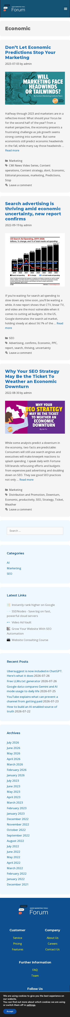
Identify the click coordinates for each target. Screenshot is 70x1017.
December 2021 (18, 884)
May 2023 (13, 792)
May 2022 (13, 857)
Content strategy (31, 170)
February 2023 (17, 808)
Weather (10, 504)
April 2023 (13, 797)
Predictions (52, 175)
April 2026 (13, 759)
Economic (58, 170)
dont (47, 170)
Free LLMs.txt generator (23, 681)
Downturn (52, 495)
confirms (30, 343)
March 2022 (15, 868)
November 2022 (18, 824)
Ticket (59, 499)
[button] (65, 8)
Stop (8, 180)
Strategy (48, 499)
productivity (26, 499)
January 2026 (16, 775)
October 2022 (16, 830)
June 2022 (13, 852)
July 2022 (13, 846)
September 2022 (18, 835)
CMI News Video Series (23, 165)
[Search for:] (35, 530)
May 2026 (13, 753)
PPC (54, 343)
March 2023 (15, 802)
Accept (10, 1011)
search (18, 348)
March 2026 (15, 764)
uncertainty (43, 348)
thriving (29, 348)
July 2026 (13, 742)
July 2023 (13, 781)
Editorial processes (17, 175)
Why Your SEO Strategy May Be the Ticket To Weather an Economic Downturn (32, 379)
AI (8, 563)
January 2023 (16, 813)
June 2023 (13, 786)
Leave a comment (20, 185)
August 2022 (15, 841)
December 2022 (18, 819)
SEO (11, 338)
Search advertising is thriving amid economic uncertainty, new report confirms (33, 211)
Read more (12, 150)
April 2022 (13, 863)
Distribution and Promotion (27, 495)
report (9, 348)
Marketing (15, 161)
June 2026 (13, 748)
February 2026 (17, 770)
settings (31, 1005)
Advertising (16, 343)
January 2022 (16, 879)
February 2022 (17, 873)
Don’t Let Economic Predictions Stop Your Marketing (30, 52)
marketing (37, 175)
